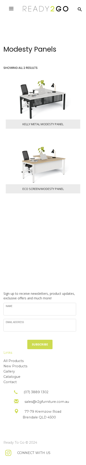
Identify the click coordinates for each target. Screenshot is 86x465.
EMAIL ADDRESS (15, 322)
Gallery (9, 371)
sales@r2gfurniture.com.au (47, 402)
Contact (10, 382)
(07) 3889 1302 (36, 392)
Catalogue (11, 377)
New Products (15, 366)
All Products (13, 361)
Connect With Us (33, 453)
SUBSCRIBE (40, 344)
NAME (9, 306)
